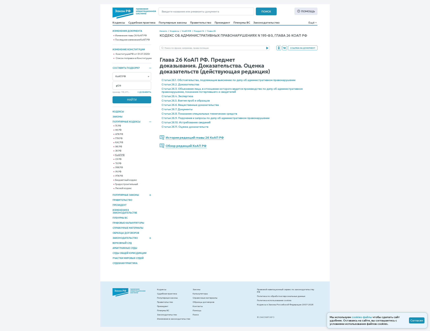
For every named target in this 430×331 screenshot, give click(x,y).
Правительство (200, 22)
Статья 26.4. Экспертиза (177, 96)
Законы (117, 116)
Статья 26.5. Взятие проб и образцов (186, 100)
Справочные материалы (128, 227)
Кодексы (119, 22)
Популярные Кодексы (126, 121)
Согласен (416, 320)
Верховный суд (122, 243)
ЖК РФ (118, 146)
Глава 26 (211, 31)
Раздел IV (199, 31)
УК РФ (118, 171)
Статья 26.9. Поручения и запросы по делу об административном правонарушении (215, 118)
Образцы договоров (126, 233)
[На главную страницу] (134, 13)
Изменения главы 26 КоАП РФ (131, 35)
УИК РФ (119, 167)
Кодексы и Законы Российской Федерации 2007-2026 (285, 304)
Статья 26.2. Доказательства (180, 84)
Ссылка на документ (302, 48)
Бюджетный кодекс (126, 180)
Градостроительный (126, 184)
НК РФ (118, 130)
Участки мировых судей (128, 258)
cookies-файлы (362, 317)
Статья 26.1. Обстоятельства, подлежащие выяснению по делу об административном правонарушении (228, 80)
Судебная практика (141, 22)
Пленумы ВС (241, 22)
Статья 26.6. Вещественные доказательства (190, 105)
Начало (163, 31)
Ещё (311, 22)
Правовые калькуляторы (128, 222)
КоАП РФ (120, 155)
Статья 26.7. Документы (177, 109)
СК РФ (118, 159)
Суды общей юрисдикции (129, 253)
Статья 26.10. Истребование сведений (186, 122)
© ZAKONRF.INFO (265, 317)
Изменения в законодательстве (125, 211)
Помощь (308, 11)
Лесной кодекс (123, 188)
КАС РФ (119, 142)
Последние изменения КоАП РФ (132, 39)
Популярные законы (173, 22)
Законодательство (266, 22)
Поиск (266, 11)
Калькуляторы (200, 293)
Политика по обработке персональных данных (281, 296)
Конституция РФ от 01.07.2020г (133, 54)
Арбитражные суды (125, 248)
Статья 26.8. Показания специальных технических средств (199, 113)
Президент (222, 22)
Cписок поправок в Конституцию (134, 58)
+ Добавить (144, 92)
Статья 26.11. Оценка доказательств (185, 126)
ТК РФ (118, 163)
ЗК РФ (118, 151)
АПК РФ (119, 134)
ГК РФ (118, 126)
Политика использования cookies (274, 300)
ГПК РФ (119, 138)
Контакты (198, 306)
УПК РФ (119, 176)
